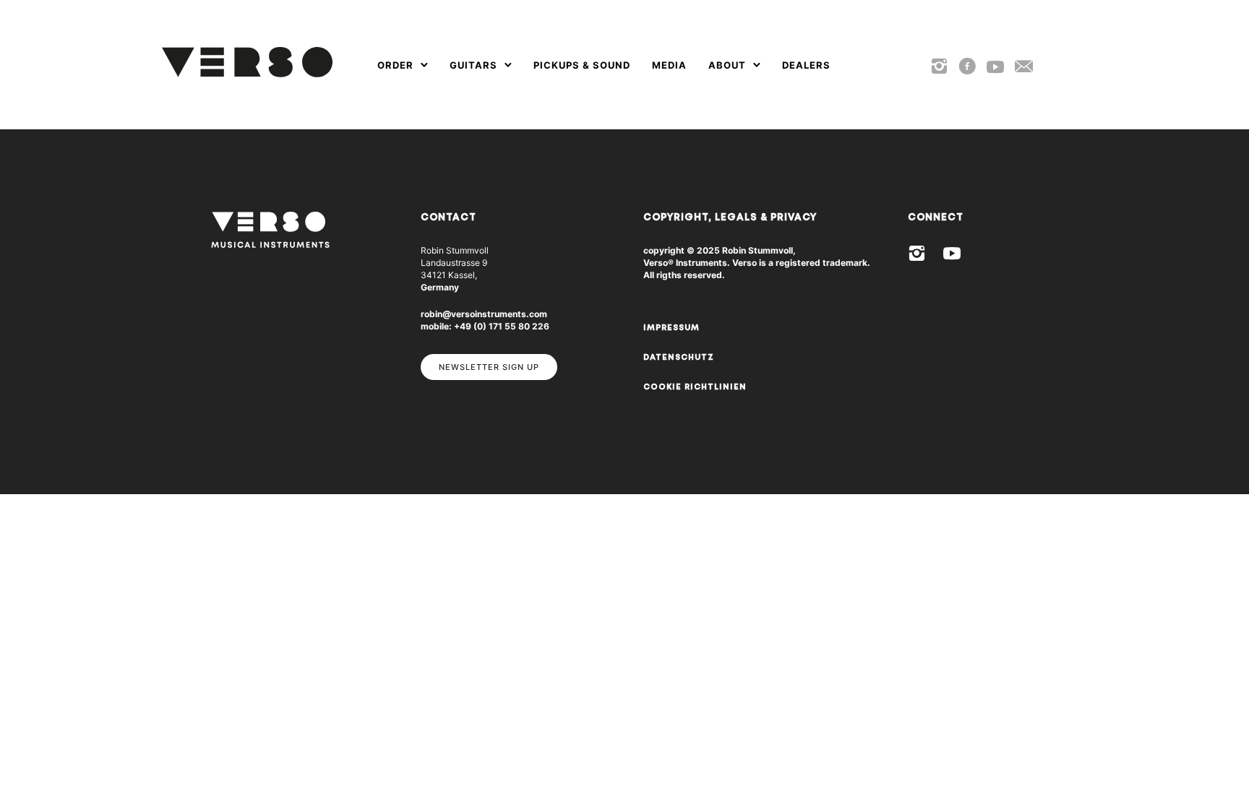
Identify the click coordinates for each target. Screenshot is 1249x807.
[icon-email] (1024, 67)
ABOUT (727, 65)
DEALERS (806, 65)
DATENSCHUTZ (678, 357)
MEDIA (669, 65)
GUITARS (473, 65)
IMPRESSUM (671, 328)
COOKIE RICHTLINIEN (695, 387)
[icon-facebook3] (967, 67)
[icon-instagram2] (939, 67)
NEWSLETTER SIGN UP (489, 367)
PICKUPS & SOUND (581, 65)
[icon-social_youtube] (995, 67)
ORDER (395, 65)
